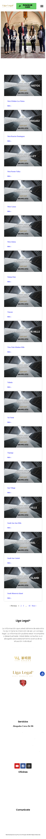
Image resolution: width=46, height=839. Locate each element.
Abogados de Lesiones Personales (23, 758)
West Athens (11, 242)
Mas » (9, 106)
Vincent (10, 312)
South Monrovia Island (15, 593)
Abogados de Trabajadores (32, 732)
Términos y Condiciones (23, 824)
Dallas (26, 785)
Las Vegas (24, 791)
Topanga (10, 453)
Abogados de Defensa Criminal (23, 739)
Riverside (8, 797)
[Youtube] (17, 766)
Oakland (37, 791)
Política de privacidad (23, 826)
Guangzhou (10, 791)
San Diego (37, 797)
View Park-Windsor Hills (15, 347)
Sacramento (23, 797)
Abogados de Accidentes (12, 732)
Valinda (10, 382)
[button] (41, 6)
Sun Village (11, 488)
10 (29, 606)
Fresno (37, 785)
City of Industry (11, 785)
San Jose (31, 803)
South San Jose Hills (14, 523)
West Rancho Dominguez (16, 136)
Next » (34, 606)
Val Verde (10, 417)
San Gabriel (17, 803)
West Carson (11, 207)
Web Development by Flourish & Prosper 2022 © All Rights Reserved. (23, 834)
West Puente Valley (13, 171)
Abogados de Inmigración (23, 745)
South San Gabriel (13, 558)
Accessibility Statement (23, 829)
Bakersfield (16, 778)
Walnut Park (11, 277)
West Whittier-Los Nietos (15, 101)
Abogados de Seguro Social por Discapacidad (23, 751)
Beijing (29, 778)
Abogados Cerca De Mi (23, 726)
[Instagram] (29, 766)
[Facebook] (23, 766)
